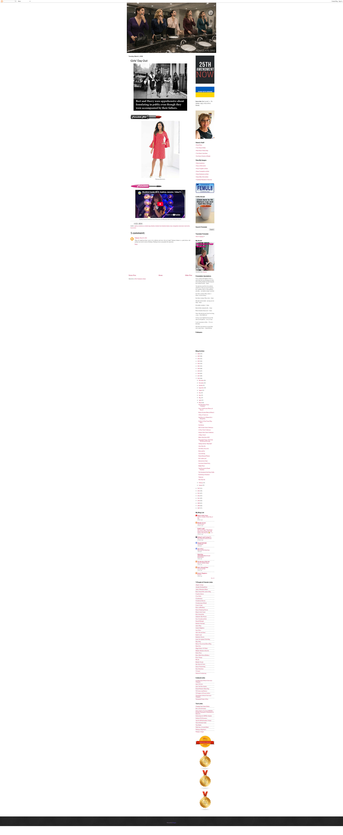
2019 (198, 371)
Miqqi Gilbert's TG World (201, 648)
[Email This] (135, 224)
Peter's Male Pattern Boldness (202, 655)
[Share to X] (138, 224)
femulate (153, 226)
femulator (164, 226)
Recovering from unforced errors (204, 538)
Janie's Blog (198, 625)
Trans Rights (198, 725)
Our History (201, 425)
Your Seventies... (201, 524)
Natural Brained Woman (204, 456)
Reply (136, 244)
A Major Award (202, 435)
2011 (198, 498)
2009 (198, 503)
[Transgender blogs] (205, 810)
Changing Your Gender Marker (203, 706)
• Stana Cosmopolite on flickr (202, 171)
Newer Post (132, 275)
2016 (198, 378)
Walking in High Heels (201, 729)
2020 (198, 368)
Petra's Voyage (199, 657)
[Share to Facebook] (140, 224)
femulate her (158, 226)
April (200, 400)
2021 (198, 366)
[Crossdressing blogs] (205, 769)
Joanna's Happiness (202, 573)
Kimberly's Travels (200, 637)
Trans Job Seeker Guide (201, 722)
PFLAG (197, 659)
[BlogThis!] (136, 224)
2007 (198, 508)
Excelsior (199, 574)
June (200, 395)
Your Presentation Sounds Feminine (204, 468)
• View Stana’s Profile (201, 148)
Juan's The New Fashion (201, 686)
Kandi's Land (199, 635)
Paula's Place (199, 653)
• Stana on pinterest (200, 163)
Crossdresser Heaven (200, 600)
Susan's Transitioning (200, 666)
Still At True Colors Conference (205, 427)
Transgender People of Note (202, 699)
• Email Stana (199, 145)
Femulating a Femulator (204, 474)
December (201, 380)
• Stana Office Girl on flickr (202, 177)
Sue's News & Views (200, 664)
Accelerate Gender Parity (204, 463)
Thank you (200, 477)
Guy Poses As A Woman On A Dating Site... (205, 417)
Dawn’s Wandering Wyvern (202, 610)
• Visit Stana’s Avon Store (201, 153)
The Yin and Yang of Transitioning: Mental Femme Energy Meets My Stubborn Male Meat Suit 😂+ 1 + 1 (205, 531)
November (201, 383)
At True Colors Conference (204, 430)
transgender (175, 226)
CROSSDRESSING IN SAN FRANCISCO (203, 556)
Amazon (205, 272)
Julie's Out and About (202, 567)
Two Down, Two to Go (203, 448)
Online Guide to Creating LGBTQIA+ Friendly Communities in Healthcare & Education (205, 712)
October (201, 385)
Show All (212, 578)
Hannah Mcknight (200, 621)
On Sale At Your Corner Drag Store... (205, 421)
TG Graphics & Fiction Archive (203, 693)
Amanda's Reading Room (201, 587)
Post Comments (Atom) (140, 279)
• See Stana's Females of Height (203, 156)
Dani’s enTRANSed (200, 607)
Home (161, 275)
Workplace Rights (200, 732)
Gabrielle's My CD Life (201, 616)
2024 (198, 358)
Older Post (188, 275)
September (201, 388)
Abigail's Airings (199, 585)
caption (136, 226)
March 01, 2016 (143, 238)
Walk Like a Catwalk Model (202, 727)
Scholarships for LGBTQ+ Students (204, 716)
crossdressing (147, 226)
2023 (198, 361)
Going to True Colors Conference (206, 432)
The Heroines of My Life (203, 561)
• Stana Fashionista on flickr (202, 174)
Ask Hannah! (200, 544)
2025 (198, 356)
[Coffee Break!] (205, 223)
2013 (198, 493)
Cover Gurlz (198, 596)
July (200, 393)
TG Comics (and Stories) (201, 691)
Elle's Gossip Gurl (200, 614)
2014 (198, 491)
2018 (198, 373)
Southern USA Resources (201, 718)
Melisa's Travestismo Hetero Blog (203, 644)
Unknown (137, 238)
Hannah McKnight (202, 543)
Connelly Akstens (200, 594)
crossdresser (141, 226)
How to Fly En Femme (201, 708)
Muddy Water (201, 466)
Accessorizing (201, 453)
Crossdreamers (199, 598)
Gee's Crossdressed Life (201, 619)
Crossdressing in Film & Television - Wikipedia (204, 681)
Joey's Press (200, 548)
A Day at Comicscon (203, 415)
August (200, 390)
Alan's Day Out (201, 446)
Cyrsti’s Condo (199, 605)
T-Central (198, 671)
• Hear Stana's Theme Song (202, 150)
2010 (198, 500)
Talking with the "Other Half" (205, 443)
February (201, 482)
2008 (198, 505)
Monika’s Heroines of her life (202, 650)
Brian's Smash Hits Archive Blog (203, 591)
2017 (198, 376)
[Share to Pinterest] (141, 224)
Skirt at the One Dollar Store (203, 550)
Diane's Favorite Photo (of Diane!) (206, 412)
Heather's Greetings (200, 623)
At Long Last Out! (201, 568)
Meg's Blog (198, 641)
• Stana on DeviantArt (201, 166)
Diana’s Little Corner (202, 515)
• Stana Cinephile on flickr (202, 168)
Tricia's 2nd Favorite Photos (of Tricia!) (205, 409)
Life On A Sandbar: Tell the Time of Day (205, 517)
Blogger (174, 822)
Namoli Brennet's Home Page (202, 688)
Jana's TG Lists (199, 684)
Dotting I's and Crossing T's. (204, 537)
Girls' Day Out (201, 479)
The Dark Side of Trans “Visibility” (203, 405)
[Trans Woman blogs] (205, 789)
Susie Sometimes (200, 669)
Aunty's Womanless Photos (202, 589)
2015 (198, 488)
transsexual (181, 226)
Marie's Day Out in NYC (204, 437)
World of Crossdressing (201, 673)
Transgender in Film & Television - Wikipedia (204, 696)
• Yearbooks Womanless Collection (204, 179)
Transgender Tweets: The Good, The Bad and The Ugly (205, 440)
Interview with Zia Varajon (203, 563)
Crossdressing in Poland (201, 603)
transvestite (187, 226)
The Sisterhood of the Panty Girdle (206, 472)
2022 (198, 363)
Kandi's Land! (201, 528)
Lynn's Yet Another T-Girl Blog (203, 639)
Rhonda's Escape (201, 523)
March (200, 402)
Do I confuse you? (202, 458)
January (201, 485)
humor (168, 226)
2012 (198, 495)
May (200, 397)
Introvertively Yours (203, 461)
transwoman (133, 228)
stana (171, 226)
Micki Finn (200, 554)
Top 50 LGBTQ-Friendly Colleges (203, 720)
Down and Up (201, 451)
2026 (198, 353)
